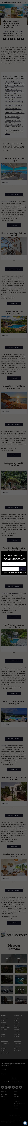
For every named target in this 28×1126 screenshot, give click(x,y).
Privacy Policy (23, 572)
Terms (16, 572)
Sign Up (22, 569)
